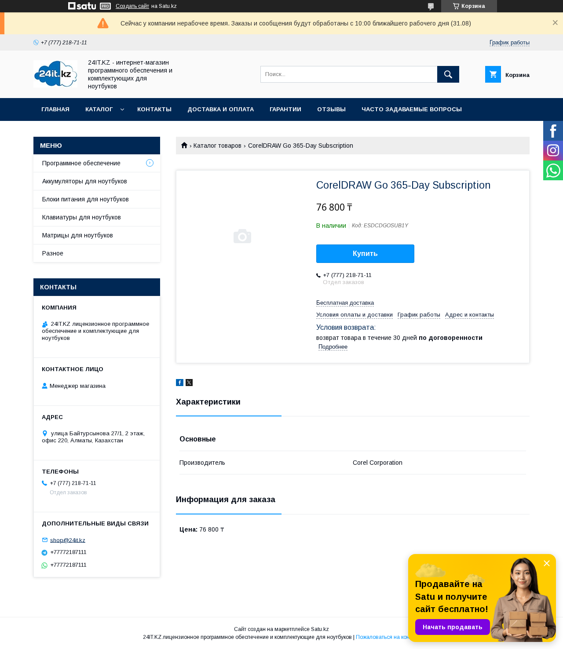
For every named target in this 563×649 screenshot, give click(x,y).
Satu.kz (320, 629)
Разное (52, 253)
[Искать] (448, 74)
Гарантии (285, 109)
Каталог (99, 109)
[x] (189, 383)
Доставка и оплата (220, 109)
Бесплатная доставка (345, 302)
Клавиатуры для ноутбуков (81, 217)
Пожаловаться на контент (388, 637)
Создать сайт (132, 6)
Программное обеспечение (81, 163)
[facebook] (179, 383)
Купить (365, 253)
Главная (55, 109)
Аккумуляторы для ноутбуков (84, 181)
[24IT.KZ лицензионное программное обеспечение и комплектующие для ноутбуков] (55, 85)
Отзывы (331, 109)
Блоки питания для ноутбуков (85, 199)
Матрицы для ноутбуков (77, 235)
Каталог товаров (217, 145)
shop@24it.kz (67, 539)
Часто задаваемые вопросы (412, 109)
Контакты (154, 109)
